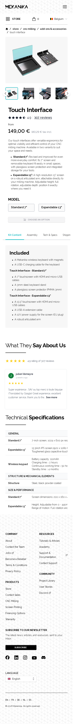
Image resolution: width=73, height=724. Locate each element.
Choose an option (39, 220)
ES (30, 700)
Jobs (8, 553)
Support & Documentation (47, 555)
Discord (43, 593)
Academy (44, 547)
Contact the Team (15, 547)
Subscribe (20, 647)
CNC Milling (29, 29)
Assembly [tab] (32, 235)
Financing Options (15, 613)
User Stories (45, 586)
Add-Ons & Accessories (53, 29)
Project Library (47, 580)
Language (11, 673)
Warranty (10, 619)
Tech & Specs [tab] (50, 235)
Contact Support (48, 563)
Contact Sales (12, 595)
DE (18, 700)
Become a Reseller (15, 559)
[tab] (12, 93)
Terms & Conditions (16, 565)
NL (24, 700)
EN (6, 700)
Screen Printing (13, 607)
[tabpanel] (36, 60)
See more (51, 397)
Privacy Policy (13, 571)
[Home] (6, 29)
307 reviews (43, 117)
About (8, 540)
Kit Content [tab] (14, 235)
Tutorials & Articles (49, 540)
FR (12, 700)
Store (16, 29)
